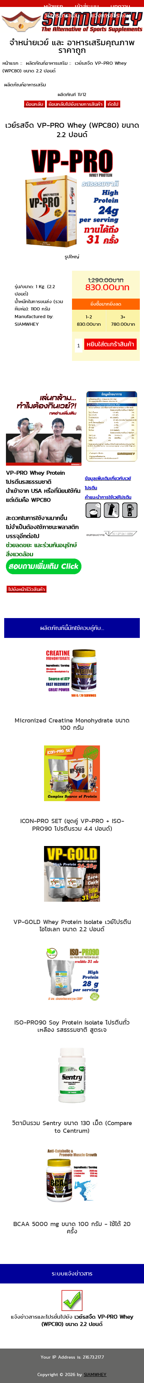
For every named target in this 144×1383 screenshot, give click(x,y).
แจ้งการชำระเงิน (110, 15)
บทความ (120, 6)
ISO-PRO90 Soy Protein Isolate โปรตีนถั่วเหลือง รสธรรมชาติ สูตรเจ (72, 1026)
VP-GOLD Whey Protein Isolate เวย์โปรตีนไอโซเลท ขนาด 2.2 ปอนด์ (72, 925)
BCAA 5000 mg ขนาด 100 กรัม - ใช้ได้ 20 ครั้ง (72, 1227)
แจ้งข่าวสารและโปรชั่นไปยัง (72, 1320)
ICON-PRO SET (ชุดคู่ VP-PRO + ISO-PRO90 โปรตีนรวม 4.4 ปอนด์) (72, 824)
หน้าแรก (53, 6)
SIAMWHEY (95, 1374)
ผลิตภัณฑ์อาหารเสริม (46, 63)
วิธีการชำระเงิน (61, 15)
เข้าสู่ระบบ (87, 6)
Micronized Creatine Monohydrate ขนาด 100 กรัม (72, 724)
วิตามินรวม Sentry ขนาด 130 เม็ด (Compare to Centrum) (72, 1126)
